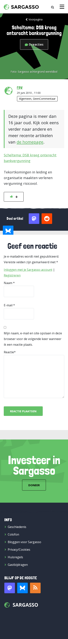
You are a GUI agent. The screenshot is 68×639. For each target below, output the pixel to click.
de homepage (30, 142)
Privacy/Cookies (19, 549)
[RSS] (35, 588)
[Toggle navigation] (62, 7)
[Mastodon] (9, 588)
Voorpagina (35, 19)
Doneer (34, 485)
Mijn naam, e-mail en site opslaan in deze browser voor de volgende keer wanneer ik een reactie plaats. (33, 339)
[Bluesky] (22, 588)
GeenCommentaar (44, 98)
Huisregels (15, 557)
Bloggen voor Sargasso (24, 542)
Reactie (9, 352)
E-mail (8, 305)
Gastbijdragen (18, 565)
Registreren (12, 275)
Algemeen (25, 98)
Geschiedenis (17, 527)
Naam (8, 283)
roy (19, 87)
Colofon (13, 534)
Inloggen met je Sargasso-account (28, 270)
